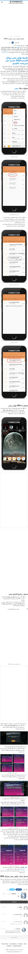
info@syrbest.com (17, 951)
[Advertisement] (14, 19)
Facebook (20, 943)
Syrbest (18, 928)
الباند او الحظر (5, 52)
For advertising (13, 943)
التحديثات (22, 869)
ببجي (16, 88)
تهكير (18, 47)
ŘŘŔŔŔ (20, 907)
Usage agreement (17, 945)
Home (25, 943)
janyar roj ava (18, 914)
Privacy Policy (4, 943)
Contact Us (9, 945)
